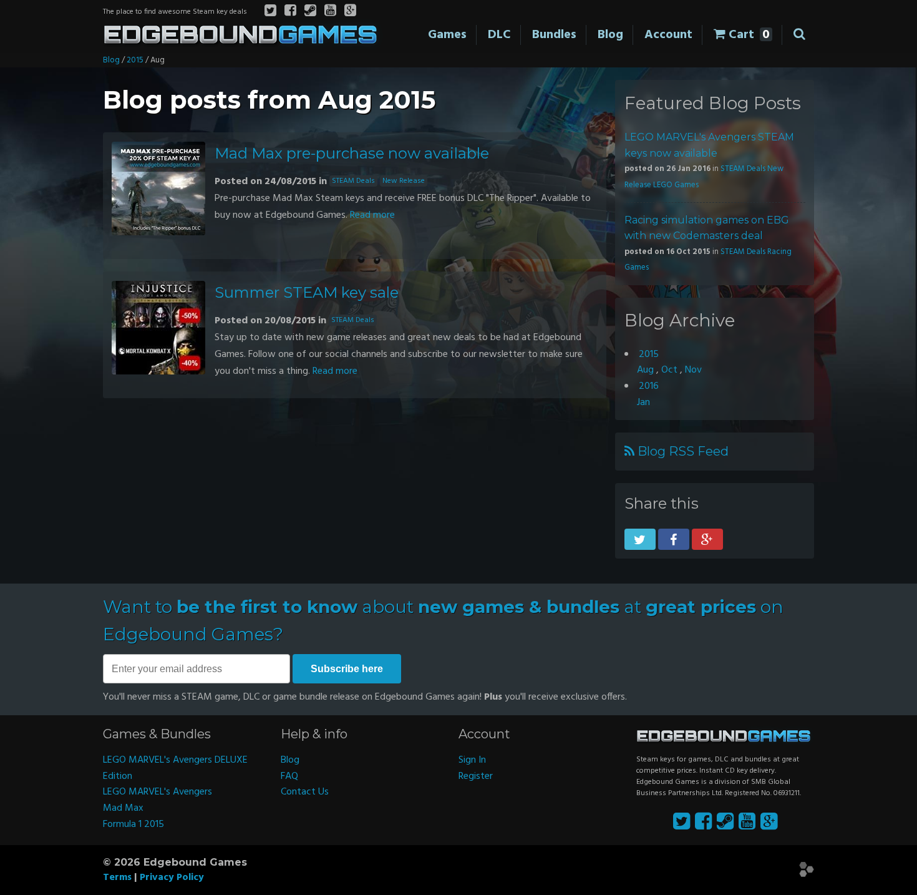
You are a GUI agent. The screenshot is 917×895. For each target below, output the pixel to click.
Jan (643, 402)
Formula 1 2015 (133, 824)
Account (668, 35)
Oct (669, 370)
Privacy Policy (172, 877)
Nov (693, 370)
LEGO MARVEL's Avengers (157, 792)
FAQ (289, 776)
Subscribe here (347, 668)
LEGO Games (676, 185)
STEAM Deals (353, 181)
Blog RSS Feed (681, 451)
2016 (649, 386)
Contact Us (305, 792)
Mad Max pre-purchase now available (352, 153)
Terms (117, 877)
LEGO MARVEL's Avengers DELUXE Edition (175, 768)
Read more (372, 215)
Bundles (554, 35)
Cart (747, 35)
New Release (403, 181)
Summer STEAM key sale (307, 292)
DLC (499, 35)
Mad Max (123, 808)
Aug (645, 370)
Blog (610, 35)
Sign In (472, 760)
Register (475, 776)
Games (447, 35)
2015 (135, 60)
